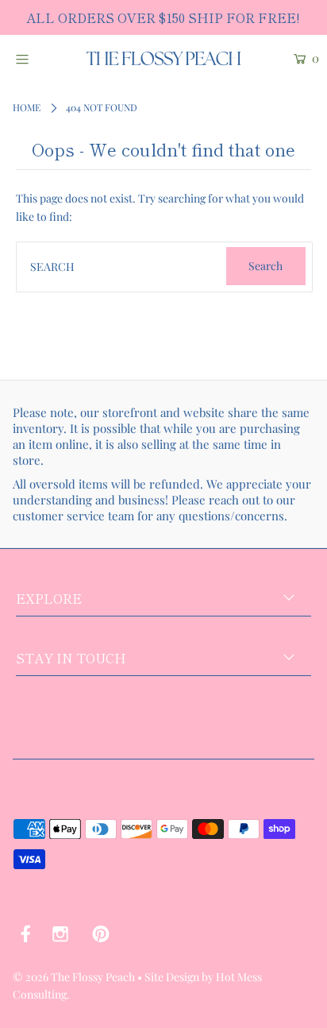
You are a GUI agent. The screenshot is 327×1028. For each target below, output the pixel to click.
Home (26, 107)
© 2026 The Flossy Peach (74, 976)
